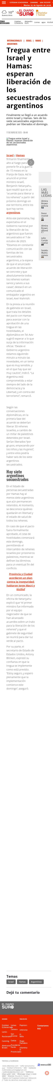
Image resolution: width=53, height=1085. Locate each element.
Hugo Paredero (23, 1042)
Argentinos (36, 981)
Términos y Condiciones (10, 1061)
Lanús (4, 1032)
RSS (39, 1029)
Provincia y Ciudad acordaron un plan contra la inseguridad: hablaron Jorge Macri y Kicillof (21, 581)
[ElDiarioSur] (8, 1008)
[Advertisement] (26, 718)
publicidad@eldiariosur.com (13, 1072)
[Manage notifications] (47, 1073)
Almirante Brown (6, 1047)
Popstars (23, 1025)
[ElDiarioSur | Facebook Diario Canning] (41, 1006)
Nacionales (6, 1036)
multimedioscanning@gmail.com (14, 1070)
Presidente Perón (15, 1046)
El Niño (22, 1035)
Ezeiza (13, 1040)
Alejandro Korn (28, 22)
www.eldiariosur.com (10, 1066)
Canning (34, 2)
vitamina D (23, 1049)
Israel (10, 155)
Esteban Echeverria (19, 2)
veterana (23, 1030)
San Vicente (45, 2)
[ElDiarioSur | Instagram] (41, 1010)
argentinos (13, 212)
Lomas (37, 22)
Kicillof (50, 22)
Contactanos (42, 1026)
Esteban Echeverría (19, 22)
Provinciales (16, 1052)
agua (43, 22)
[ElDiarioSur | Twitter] (41, 15)
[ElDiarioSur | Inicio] (50, 1019)
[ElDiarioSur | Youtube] (46, 1010)
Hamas (20, 155)
